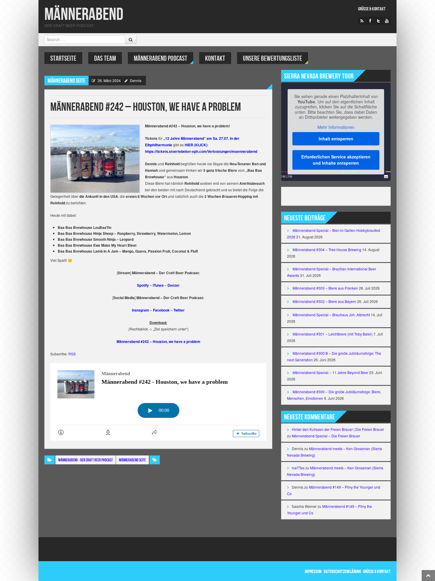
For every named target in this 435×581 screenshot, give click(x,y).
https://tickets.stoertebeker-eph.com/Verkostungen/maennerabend (201, 151)
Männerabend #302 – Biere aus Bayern (324, 301)
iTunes (158, 285)
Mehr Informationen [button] (336, 127)
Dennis (135, 80)
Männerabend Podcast (160, 58)
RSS (72, 353)
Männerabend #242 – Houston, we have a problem (158, 341)
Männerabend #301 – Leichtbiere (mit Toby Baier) (333, 333)
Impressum (313, 571)
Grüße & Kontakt (372, 9)
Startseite (63, 58)
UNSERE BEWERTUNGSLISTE (272, 58)
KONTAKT (215, 58)
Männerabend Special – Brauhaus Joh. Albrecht (331, 314)
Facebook (161, 310)
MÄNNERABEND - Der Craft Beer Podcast (85, 460)
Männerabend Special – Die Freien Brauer (326, 435)
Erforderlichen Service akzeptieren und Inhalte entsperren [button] (335, 160)
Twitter (179, 310)
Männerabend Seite (66, 80)
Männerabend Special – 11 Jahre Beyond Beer (330, 372)
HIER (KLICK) (196, 144)
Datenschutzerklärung (342, 571)
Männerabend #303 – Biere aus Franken (325, 287)
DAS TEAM (105, 58)
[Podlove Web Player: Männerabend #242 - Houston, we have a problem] (158, 402)
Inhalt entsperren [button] (336, 139)
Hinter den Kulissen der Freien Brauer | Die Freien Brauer (338, 429)
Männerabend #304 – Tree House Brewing (327, 249)
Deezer (173, 285)
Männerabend (83, 14)
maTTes (298, 467)
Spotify (143, 285)
